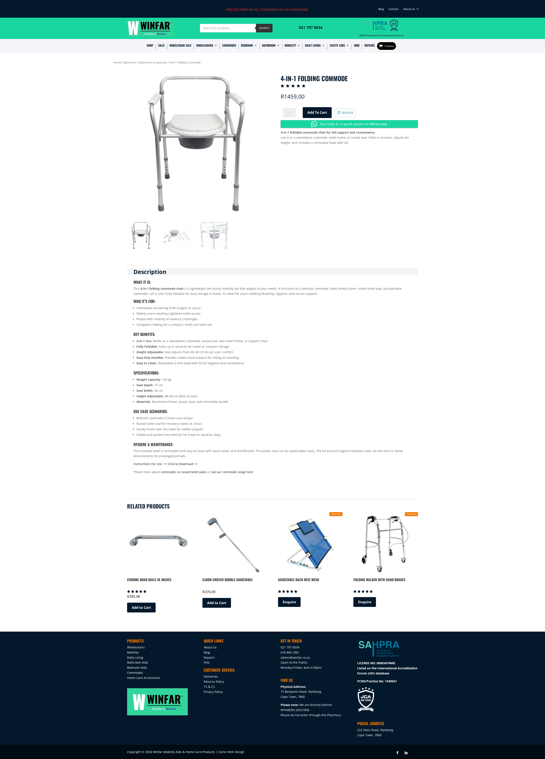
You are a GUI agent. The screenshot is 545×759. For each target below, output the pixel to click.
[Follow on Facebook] (397, 752)
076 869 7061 (290, 652)
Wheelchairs (136, 647)
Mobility (133, 652)
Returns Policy (214, 682)
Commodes (135, 673)
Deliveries (211, 676)
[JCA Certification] (366, 711)
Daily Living (135, 657)
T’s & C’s (209, 687)
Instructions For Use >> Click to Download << (165, 464)
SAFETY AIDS (337, 46)
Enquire (289, 602)
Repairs (209, 657)
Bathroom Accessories (153, 62)
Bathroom (130, 62)
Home (117, 62)
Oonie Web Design (231, 752)
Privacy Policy (213, 692)
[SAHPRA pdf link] (376, 29)
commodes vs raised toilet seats (183, 472)
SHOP (150, 46)
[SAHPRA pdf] (379, 658)
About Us (409, 9)
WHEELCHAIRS (204, 46)
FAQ (206, 662)
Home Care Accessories (143, 678)
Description (149, 271)
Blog (381, 9)
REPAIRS (369, 46)
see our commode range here (232, 472)
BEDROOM (247, 46)
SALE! (161, 46)
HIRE (357, 46)
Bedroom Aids (137, 667)
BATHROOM (268, 46)
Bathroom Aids (137, 662)
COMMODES (229, 46)
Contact (394, 9)
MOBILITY (290, 46)
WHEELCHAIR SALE (180, 46)
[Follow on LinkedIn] (406, 752)
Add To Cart (317, 112)
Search (264, 28)
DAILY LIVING (313, 46)
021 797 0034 (310, 27)
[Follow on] (414, 752)
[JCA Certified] (394, 29)
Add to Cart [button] (141, 607)
